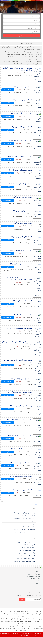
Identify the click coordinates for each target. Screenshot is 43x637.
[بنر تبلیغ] (34, 505)
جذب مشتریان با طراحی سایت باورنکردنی (24, 529)
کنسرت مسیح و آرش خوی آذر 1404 (21, 127)
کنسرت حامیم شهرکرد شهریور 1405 (26, 550)
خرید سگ (32, 524)
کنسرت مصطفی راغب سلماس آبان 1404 (19, 392)
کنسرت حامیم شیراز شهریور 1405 (27, 545)
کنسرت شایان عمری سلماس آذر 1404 (20, 264)
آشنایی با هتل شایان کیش (28, 521)
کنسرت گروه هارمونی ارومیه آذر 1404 (20, 183)
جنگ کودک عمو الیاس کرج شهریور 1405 (25, 553)
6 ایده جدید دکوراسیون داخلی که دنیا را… (24, 532)
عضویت (38, 585)
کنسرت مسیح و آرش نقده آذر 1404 (21, 113)
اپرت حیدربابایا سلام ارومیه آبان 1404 (20, 406)
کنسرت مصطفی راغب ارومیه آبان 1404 (20, 435)
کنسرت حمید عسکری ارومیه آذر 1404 (20, 140)
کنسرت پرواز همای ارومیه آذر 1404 (21, 197)
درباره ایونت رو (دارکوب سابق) (32, 574)
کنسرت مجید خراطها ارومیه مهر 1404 (20, 476)
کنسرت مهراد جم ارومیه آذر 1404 (22, 223)
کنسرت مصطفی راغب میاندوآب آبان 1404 (19, 419)
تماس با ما (37, 583)
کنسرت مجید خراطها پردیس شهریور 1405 (25, 542)
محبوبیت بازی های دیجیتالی (28, 527)
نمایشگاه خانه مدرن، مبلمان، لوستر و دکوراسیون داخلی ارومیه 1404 (17, 69)
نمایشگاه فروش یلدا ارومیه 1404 (22, 211)
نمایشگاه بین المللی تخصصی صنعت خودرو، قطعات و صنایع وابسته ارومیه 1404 (18, 278)
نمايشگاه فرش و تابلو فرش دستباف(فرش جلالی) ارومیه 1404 (17, 343)
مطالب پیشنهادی (35, 578)
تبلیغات (38, 581)
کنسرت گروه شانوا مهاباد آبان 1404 (21, 378)
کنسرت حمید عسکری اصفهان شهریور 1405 (24, 561)
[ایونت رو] (23, 2)
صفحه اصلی (37, 572)
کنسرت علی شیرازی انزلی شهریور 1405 (25, 558)
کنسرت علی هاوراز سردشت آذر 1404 (21, 250)
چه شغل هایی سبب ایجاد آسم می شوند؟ (24, 513)
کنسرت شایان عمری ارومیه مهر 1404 (21, 462)
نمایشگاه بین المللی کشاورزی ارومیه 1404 (19, 328)
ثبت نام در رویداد (7, 89)
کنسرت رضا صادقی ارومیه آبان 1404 (21, 449)
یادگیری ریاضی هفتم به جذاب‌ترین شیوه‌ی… (24, 518)
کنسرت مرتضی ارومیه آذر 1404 (22, 314)
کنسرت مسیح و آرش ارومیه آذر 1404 (20, 170)
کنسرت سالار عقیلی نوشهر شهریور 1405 (25, 556)
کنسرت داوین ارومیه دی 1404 (23, 86)
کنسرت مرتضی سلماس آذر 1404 (22, 301)
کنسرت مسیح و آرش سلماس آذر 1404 (20, 156)
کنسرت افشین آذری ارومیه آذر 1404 (21, 237)
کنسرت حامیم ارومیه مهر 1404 (22, 490)
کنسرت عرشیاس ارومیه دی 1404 (22, 99)
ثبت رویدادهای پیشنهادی (33, 576)
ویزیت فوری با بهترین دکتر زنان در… (26, 516)
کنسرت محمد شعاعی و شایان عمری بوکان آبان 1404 (17, 361)
